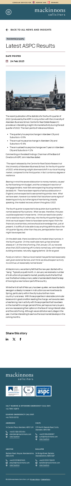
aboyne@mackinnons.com (20, 463)
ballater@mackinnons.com (49, 463)
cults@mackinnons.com (48, 436)
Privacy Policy (35, 479)
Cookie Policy (45, 479)
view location (14, 436)
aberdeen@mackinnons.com (20, 434)
